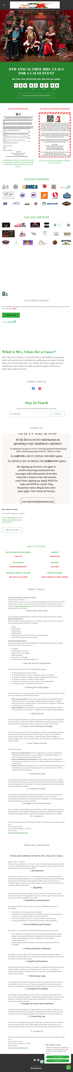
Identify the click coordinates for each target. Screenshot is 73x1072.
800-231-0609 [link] (6, 518)
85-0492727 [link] (9, 522)
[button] (4, 5)
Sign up (58, 414)
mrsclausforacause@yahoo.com (18, 833)
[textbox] (28, 414)
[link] (35, 5)
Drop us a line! (12, 530)
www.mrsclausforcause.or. (23, 606)
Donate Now (11, 315)
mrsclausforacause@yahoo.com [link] (12, 520)
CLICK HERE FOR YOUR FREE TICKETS (36, 95)
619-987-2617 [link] (18, 518)
